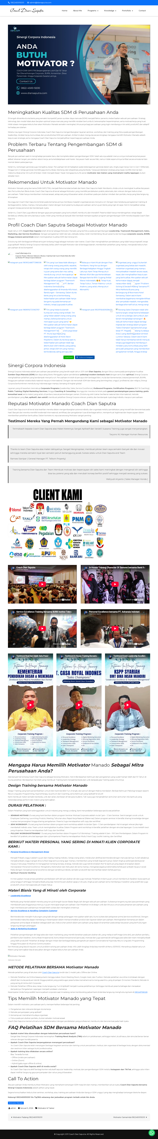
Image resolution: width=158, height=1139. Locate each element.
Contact (142, 11)
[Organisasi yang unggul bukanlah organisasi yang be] (133, 284)
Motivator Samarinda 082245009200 (129, 1117)
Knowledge (109, 11)
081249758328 (141, 992)
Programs (92, 11)
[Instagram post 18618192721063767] (25, 331)
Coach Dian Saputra (50, 972)
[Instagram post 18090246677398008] (25, 284)
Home (64, 11)
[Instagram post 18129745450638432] (97, 331)
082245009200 (17, 3)
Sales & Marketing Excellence (24, 929)
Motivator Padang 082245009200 (27, 1117)
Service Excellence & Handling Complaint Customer (34, 911)
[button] (152, 1133)
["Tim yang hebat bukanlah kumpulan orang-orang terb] (61, 331)
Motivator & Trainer (46, 1108)
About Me (77, 11)
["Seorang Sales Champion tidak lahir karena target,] (133, 331)
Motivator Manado (16, 1103)
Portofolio (126, 11)
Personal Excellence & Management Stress (30, 852)
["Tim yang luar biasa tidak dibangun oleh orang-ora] (61, 284)
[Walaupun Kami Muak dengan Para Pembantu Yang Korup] (97, 284)
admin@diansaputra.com (40, 3)
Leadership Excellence (21, 896)
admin (13, 1108)
